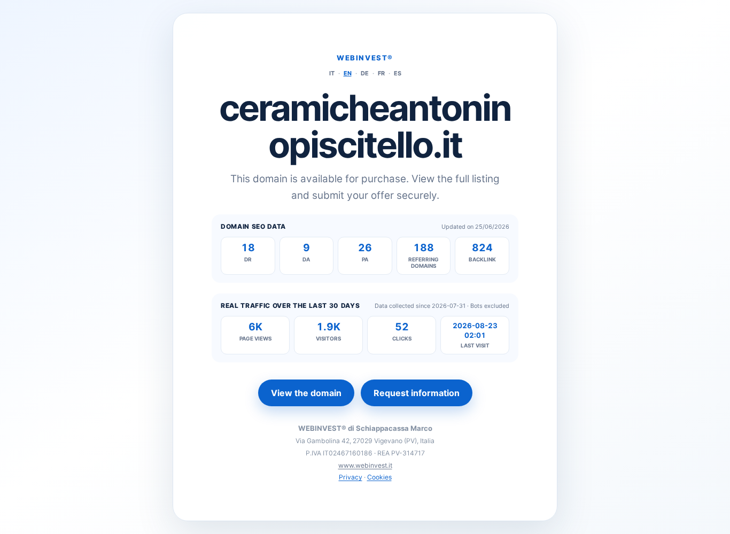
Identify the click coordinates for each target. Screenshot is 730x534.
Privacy (350, 477)
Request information (417, 393)
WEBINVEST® (365, 57)
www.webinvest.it (365, 465)
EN (348, 73)
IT (332, 73)
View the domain (306, 393)
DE (365, 73)
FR (381, 73)
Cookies (379, 477)
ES (397, 73)
